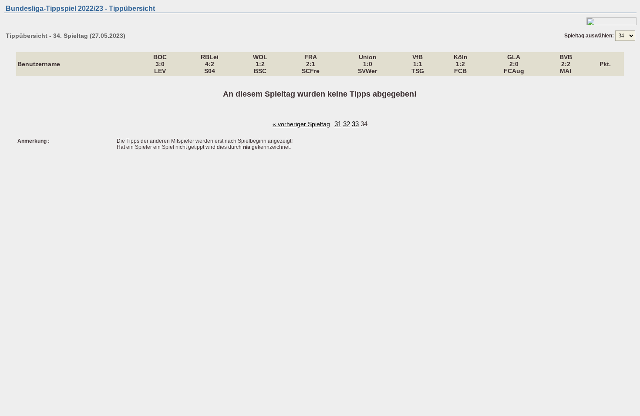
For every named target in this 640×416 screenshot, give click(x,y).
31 (337, 123)
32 (346, 123)
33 (355, 123)
